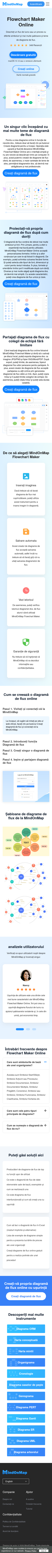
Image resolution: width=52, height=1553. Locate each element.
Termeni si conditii (10, 1526)
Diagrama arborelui (26, 1452)
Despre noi (7, 1499)
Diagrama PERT (26, 1407)
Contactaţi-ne (8, 1504)
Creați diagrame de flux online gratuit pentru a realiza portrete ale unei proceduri (24, 1255)
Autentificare (36, 3)
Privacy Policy (30, 1550)
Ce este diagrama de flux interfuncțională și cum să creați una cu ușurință (25, 1199)
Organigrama (26, 1362)
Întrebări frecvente (33, 1504)
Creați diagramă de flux (21, 173)
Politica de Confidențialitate (14, 1521)
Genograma (26, 1396)
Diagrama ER (26, 1429)
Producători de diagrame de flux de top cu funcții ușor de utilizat (25, 1172)
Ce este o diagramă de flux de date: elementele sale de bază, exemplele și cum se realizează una (25, 1184)
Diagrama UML (26, 1441)
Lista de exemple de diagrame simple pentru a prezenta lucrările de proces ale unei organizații (25, 1240)
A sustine (30, 1499)
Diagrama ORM (26, 1329)
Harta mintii (26, 1351)
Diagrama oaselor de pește (26, 1385)
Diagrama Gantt (26, 1418)
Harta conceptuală (26, 1340)
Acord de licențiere (10, 1531)
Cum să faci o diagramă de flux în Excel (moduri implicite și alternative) (26, 1227)
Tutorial (29, 1508)
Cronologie (26, 1373)
